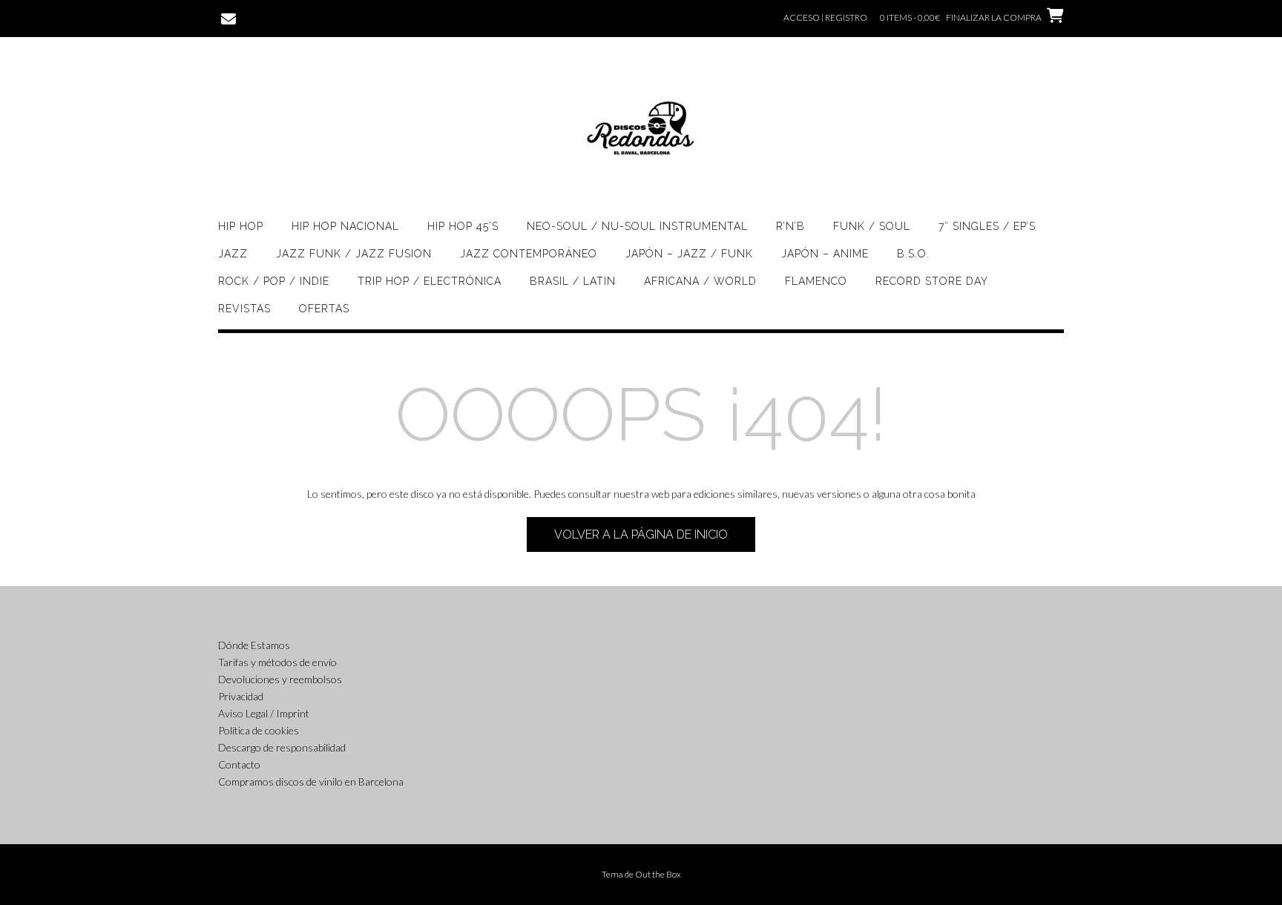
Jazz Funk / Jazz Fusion (354, 254)
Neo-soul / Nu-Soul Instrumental (637, 226)
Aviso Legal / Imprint (263, 713)
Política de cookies (258, 730)
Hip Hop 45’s (463, 226)
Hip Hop (240, 226)
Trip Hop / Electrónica (430, 281)
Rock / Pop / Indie (273, 281)
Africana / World (700, 281)
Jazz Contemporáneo (528, 254)
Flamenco (816, 281)
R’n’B (790, 226)
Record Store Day (931, 281)
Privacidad (240, 696)
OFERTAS (324, 309)
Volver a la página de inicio (641, 534)
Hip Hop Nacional (345, 226)
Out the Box (658, 874)
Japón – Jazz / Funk (689, 254)
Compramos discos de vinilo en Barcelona (311, 781)
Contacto (239, 764)
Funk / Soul (871, 226)
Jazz (233, 254)
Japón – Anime (825, 254)
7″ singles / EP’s (987, 226)
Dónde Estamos (254, 645)
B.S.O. (913, 254)
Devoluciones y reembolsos (280, 679)
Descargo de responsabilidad (282, 747)
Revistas (244, 309)
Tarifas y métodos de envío (277, 662)
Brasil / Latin (573, 281)
